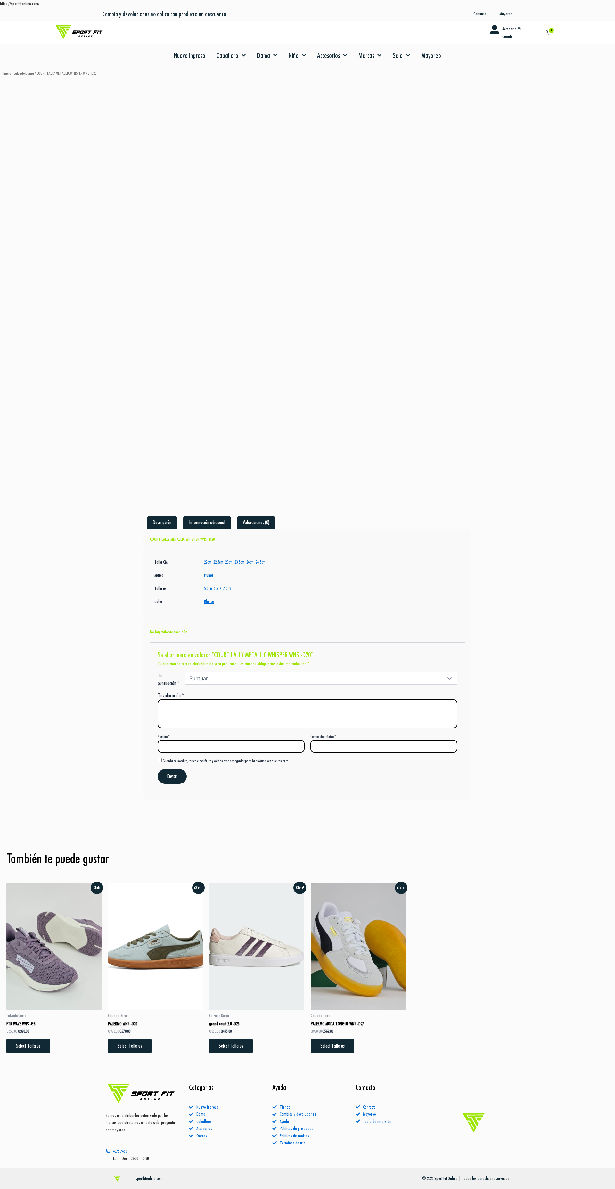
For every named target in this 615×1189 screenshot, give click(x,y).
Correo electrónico (323, 736)
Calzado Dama (23, 73)
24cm (250, 562)
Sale (398, 55)
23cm (229, 562)
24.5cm (261, 562)
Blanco (209, 601)
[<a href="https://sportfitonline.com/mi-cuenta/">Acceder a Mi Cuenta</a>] (494, 29)
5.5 (206, 588)
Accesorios (328, 55)
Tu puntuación (168, 679)
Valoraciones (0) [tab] (256, 522)
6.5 (216, 588)
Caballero (227, 55)
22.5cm (218, 562)
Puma (208, 575)
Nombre (164, 736)
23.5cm (239, 562)
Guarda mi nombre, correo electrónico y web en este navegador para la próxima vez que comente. (226, 760)
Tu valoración (171, 695)
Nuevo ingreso (189, 55)
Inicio (7, 73)
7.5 (225, 588)
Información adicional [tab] (207, 522)
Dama (263, 55)
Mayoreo (431, 55)
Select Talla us (28, 1046)
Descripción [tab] (162, 522)
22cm (207, 562)
